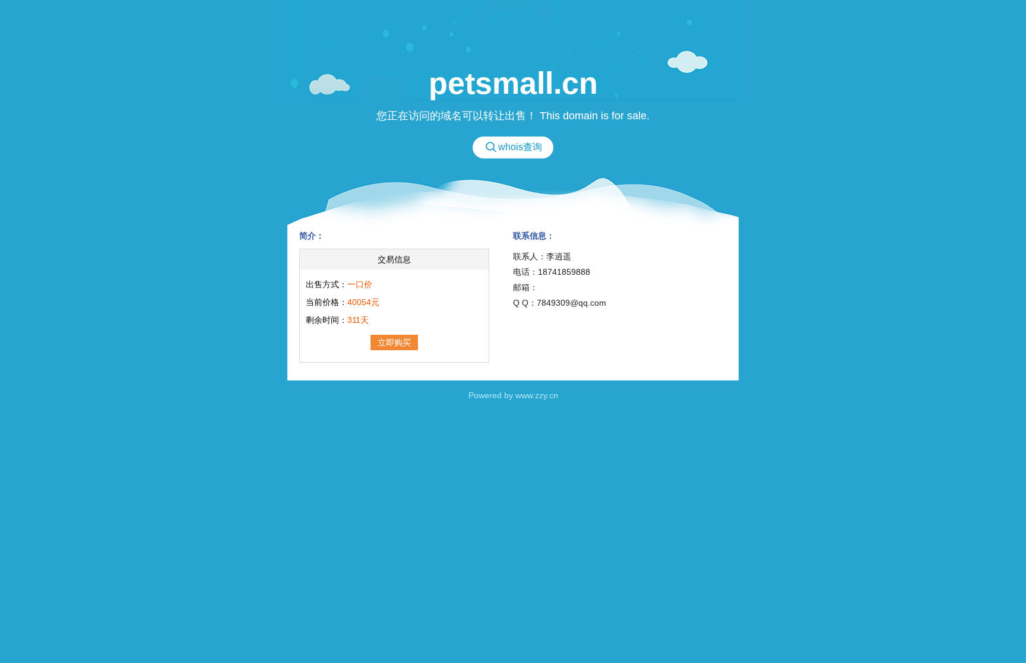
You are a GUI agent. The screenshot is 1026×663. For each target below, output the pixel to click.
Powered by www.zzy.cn (513, 395)
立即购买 (394, 342)
